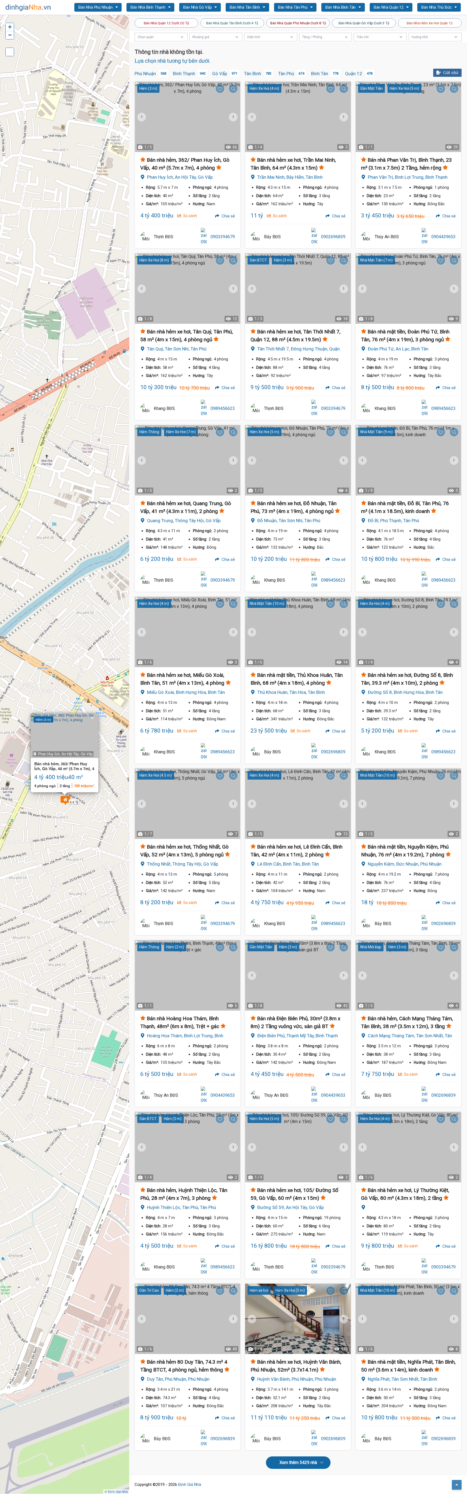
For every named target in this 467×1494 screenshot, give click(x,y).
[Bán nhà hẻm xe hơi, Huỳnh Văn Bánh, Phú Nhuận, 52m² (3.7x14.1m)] (298, 1319)
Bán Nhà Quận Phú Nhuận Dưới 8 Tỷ (298, 23)
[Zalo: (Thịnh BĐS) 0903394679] (204, 237)
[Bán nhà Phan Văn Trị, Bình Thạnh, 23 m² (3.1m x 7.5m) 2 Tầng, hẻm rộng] (408, 117)
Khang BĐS (164, 408)
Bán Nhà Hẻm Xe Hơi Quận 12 (430, 23)
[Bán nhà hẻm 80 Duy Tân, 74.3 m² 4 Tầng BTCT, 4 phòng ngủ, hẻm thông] (187, 1319)
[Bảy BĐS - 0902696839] (256, 236)
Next (232, 116)
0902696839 (333, 236)
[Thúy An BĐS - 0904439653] (366, 236)
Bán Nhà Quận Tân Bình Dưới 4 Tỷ (232, 23)
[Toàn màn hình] (10, 52)
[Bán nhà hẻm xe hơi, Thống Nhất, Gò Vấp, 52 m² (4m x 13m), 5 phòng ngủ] (187, 803)
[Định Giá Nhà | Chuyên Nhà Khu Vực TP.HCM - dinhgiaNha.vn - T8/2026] (28, 8)
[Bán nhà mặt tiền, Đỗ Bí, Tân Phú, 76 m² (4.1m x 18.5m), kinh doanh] (408, 460)
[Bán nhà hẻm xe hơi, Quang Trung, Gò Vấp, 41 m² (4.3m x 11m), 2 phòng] (187, 460)
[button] (65, 800)
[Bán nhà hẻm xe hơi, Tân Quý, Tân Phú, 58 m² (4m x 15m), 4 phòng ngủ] (187, 288)
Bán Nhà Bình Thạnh (148, 7)
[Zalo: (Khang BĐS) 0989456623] (204, 408)
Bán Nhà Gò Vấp (198, 7)
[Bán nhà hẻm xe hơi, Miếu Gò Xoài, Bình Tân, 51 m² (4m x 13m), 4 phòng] (187, 632)
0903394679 (223, 236)
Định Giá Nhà (189, 1484)
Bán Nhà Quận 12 (389, 7)
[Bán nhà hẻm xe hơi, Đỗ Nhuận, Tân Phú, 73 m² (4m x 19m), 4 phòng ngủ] (298, 460)
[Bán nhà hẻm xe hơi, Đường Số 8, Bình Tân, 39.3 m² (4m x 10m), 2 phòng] (408, 632)
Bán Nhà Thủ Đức (437, 7)
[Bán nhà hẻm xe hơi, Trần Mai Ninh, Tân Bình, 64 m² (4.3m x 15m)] (298, 117)
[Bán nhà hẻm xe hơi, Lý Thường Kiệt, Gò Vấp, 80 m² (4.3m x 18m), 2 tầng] (408, 1147)
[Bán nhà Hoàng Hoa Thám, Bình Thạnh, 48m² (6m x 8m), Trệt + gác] (187, 975)
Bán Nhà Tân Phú (293, 7)
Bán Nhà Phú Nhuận (96, 7)
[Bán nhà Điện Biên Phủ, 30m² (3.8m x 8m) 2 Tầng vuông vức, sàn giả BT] (298, 975)
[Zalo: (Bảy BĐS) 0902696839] (314, 237)
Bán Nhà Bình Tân (341, 7)
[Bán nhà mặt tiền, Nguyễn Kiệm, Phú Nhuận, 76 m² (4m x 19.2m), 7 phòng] (408, 803)
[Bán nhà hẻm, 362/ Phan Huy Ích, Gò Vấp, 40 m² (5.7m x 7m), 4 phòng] (187, 117)
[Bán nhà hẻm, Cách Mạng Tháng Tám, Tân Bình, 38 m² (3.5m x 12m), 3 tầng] (408, 975)
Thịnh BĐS (163, 236)
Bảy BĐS (272, 236)
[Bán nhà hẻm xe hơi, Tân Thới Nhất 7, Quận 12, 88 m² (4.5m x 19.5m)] (298, 288)
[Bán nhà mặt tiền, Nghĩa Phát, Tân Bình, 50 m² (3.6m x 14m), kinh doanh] (408, 1319)
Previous (141, 116)
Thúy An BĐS (387, 236)
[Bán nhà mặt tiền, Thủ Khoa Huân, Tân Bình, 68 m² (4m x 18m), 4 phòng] (298, 632)
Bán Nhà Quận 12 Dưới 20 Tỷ (166, 23)
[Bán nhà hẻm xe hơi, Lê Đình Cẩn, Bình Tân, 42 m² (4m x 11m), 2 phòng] (298, 803)
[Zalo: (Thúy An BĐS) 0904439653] (425, 237)
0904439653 (443, 236)
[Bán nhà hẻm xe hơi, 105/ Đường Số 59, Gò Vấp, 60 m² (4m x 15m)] (298, 1147)
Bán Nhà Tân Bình (245, 7)
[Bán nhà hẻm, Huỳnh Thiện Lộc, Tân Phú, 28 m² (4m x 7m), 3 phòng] (187, 1147)
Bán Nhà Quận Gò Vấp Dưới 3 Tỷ (364, 23)
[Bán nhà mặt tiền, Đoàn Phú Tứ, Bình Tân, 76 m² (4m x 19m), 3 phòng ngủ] (408, 288)
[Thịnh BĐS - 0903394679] (145, 236)
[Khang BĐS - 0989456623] (145, 408)
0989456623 (223, 408)
